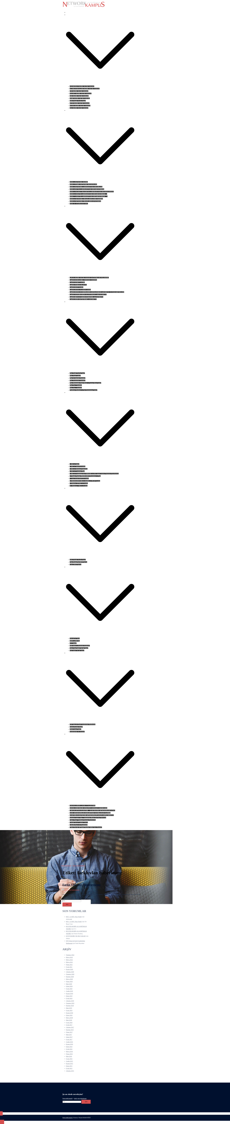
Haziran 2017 (70, 1030)
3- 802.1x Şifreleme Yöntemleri (79, 469)
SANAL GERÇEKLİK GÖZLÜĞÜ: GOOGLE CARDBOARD (88, 808)
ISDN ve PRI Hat (75, 641)
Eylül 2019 (69, 998)
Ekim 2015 (69, 1066)
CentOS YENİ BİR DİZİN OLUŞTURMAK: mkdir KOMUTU (88, 294)
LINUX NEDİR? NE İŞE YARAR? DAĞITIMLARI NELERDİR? (89, 277)
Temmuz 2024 (70, 955)
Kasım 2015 (69, 1063)
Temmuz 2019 (70, 1003)
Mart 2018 (69, 1020)
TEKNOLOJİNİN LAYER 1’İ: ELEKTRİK (82, 805)
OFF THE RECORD (72, 734)
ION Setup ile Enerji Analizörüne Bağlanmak (82, 724)
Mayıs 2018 (69, 1018)
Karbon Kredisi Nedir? (76, 727)
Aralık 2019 (69, 991)
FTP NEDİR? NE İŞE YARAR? (79, 91)
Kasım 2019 (69, 993)
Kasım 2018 (69, 1013)
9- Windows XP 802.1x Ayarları (79, 483)
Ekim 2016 (69, 1046)
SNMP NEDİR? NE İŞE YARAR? (80, 98)
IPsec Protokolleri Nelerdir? (77, 380)
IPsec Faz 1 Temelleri (76, 387)
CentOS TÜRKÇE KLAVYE (78, 285)
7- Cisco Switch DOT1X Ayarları (79, 478)
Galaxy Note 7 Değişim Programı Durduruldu (83, 820)
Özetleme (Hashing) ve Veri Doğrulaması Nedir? (83, 390)
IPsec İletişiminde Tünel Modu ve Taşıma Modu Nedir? (85, 383)
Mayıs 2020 (69, 979)
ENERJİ (68, 653)
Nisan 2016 (69, 1054)
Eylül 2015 (69, 1068)
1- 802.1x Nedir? (74, 464)
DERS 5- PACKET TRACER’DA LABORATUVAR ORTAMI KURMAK (92, 191)
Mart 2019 (69, 1008)
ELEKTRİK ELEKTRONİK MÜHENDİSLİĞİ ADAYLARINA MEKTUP (92, 815)
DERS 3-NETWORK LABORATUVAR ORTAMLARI (86, 187)
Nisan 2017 (69, 1032)
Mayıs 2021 (69, 962)
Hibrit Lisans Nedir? (75, 729)
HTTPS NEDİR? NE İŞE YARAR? (80, 105)
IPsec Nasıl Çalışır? (75, 375)
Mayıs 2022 (69, 960)
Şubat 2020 (69, 986)
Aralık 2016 (69, 1042)
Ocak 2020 (69, 988)
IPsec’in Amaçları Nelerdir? (77, 378)
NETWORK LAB (71, 110)
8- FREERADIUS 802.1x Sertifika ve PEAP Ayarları (85, 481)
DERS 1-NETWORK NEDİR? (79, 182)
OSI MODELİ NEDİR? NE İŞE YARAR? (82, 86)
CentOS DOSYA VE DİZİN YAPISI (80, 289)
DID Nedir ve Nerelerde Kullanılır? (80, 645)
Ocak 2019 (69, 1010)
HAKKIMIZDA (71, 12)
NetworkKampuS (67, 1117)
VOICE (68, 567)
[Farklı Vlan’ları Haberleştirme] (70, 890)
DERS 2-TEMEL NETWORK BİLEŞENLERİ (83, 184)
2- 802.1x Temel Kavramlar (77, 466)
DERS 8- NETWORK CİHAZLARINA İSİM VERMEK (86, 199)
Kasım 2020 (69, 969)
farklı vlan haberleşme (79, 865)
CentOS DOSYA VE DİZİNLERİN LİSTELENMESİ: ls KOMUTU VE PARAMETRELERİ (97, 292)
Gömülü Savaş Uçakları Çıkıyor (79, 822)
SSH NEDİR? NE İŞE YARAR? (79, 96)
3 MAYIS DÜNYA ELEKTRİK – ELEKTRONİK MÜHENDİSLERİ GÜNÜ (92, 810)
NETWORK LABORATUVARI (76, 879)
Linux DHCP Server (75, 564)
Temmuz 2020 (70, 974)
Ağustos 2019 (70, 1001)
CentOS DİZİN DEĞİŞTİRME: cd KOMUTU (83, 299)
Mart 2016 (69, 1056)
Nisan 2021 (69, 964)
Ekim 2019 (69, 996)
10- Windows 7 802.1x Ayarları (79, 486)
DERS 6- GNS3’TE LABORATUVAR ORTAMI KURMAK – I (88, 194)
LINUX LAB (70, 206)
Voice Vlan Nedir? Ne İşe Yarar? (79, 648)
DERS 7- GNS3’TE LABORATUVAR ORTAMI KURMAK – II (89, 196)
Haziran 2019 (70, 1005)
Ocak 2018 (69, 1022)
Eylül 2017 (69, 1025)
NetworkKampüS (66, 865)
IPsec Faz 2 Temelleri (76, 385)
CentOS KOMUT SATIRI (77, 282)
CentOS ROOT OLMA (76, 287)
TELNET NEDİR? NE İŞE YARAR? (80, 93)
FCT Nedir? (73, 643)
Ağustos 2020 (70, 972)
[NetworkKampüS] (83, 8)
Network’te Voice (75, 638)
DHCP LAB (69, 488)
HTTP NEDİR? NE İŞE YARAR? (79, 103)
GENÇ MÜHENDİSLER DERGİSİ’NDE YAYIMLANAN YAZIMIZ (90, 813)
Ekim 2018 (69, 1015)
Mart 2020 (69, 984)
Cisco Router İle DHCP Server (78, 562)
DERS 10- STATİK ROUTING (79, 203)
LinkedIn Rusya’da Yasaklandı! (79, 825)
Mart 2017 (69, 1034)
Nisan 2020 (69, 981)
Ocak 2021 (69, 967)
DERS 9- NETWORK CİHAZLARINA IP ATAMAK (85, 201)
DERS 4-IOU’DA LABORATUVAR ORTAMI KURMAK (87, 189)
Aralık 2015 (69, 1061)
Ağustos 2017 (70, 1027)
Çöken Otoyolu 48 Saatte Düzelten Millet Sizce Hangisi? (86, 827)
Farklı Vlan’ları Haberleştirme (81, 884)
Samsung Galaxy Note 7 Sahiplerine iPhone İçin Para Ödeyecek (88, 817)
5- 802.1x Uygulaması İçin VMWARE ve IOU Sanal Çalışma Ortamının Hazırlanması (94, 473)
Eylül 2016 (69, 1049)
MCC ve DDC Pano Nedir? (74, 917)
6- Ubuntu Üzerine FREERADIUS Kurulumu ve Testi (85, 476)
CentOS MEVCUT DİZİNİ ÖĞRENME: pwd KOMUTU (86, 297)
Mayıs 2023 (69, 957)
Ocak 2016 (69, 1059)
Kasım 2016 (69, 1044)
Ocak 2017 (69, 1039)
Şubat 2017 (69, 1037)
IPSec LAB (69, 301)
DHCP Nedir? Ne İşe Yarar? (78, 101)
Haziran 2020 (70, 976)
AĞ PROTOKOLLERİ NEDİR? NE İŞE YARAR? (85, 88)
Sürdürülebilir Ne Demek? (77, 731)
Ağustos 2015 (70, 1071)
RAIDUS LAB (70, 392)
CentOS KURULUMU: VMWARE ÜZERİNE (83, 280)
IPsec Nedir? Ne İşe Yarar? (77, 373)
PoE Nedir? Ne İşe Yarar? (77, 650)
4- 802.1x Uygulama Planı (77, 471)
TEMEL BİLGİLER (72, 15)
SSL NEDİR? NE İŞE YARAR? (79, 108)
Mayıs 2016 (69, 1051)
